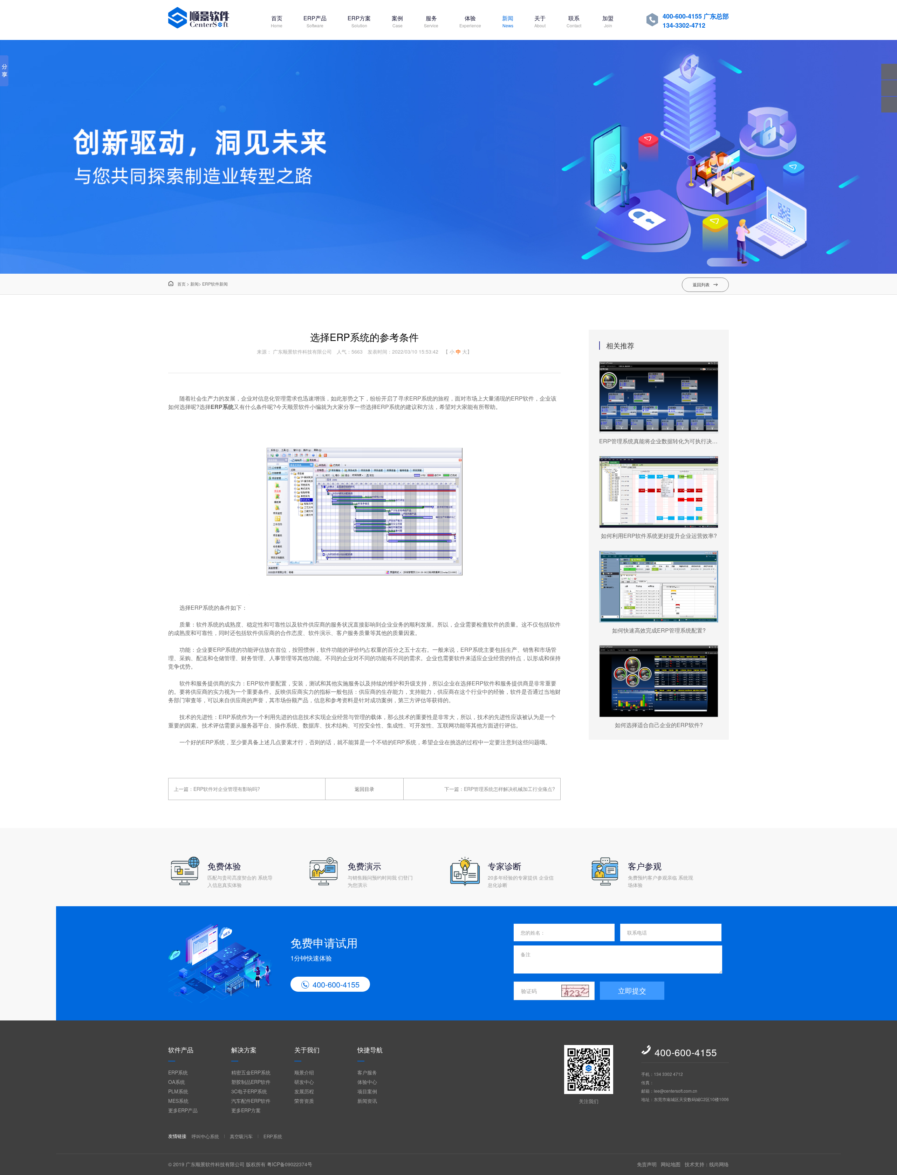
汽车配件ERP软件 (251, 1100)
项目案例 (367, 1091)
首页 (276, 21)
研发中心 (304, 1081)
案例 (397, 21)
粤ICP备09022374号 (289, 1164)
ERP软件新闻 (215, 284)
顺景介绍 (304, 1072)
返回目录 (364, 788)
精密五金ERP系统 (251, 1072)
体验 (470, 21)
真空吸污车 (241, 1136)
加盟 (608, 21)
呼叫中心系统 (205, 1136)
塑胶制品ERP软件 (251, 1081)
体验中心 (367, 1081)
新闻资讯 (367, 1100)
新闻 (507, 21)
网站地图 (670, 1164)
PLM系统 (178, 1091)
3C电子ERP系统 (249, 1091)
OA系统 (176, 1081)
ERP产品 (315, 21)
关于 (540, 21)
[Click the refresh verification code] (575, 991)
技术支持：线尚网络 (707, 1164)
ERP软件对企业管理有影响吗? (226, 788)
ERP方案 (359, 21)
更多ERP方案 (246, 1110)
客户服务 (367, 1072)
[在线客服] (889, 88)
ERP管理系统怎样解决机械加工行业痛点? (509, 788)
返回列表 (705, 284)
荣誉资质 (304, 1100)
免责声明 (647, 1164)
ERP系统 (222, 407)
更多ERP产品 (183, 1110)
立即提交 (632, 990)
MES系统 (178, 1100)
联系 (574, 21)
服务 (431, 21)
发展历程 (304, 1091)
